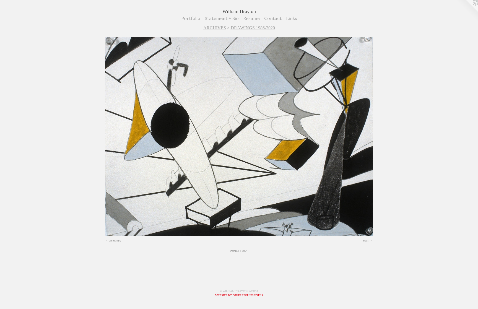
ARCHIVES (214, 27)
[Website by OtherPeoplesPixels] (467, 11)
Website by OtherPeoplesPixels (239, 295)
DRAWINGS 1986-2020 (253, 27)
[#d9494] (239, 136)
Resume (251, 18)
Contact (273, 18)
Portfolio (190, 18)
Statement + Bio (222, 18)
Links (291, 18)
